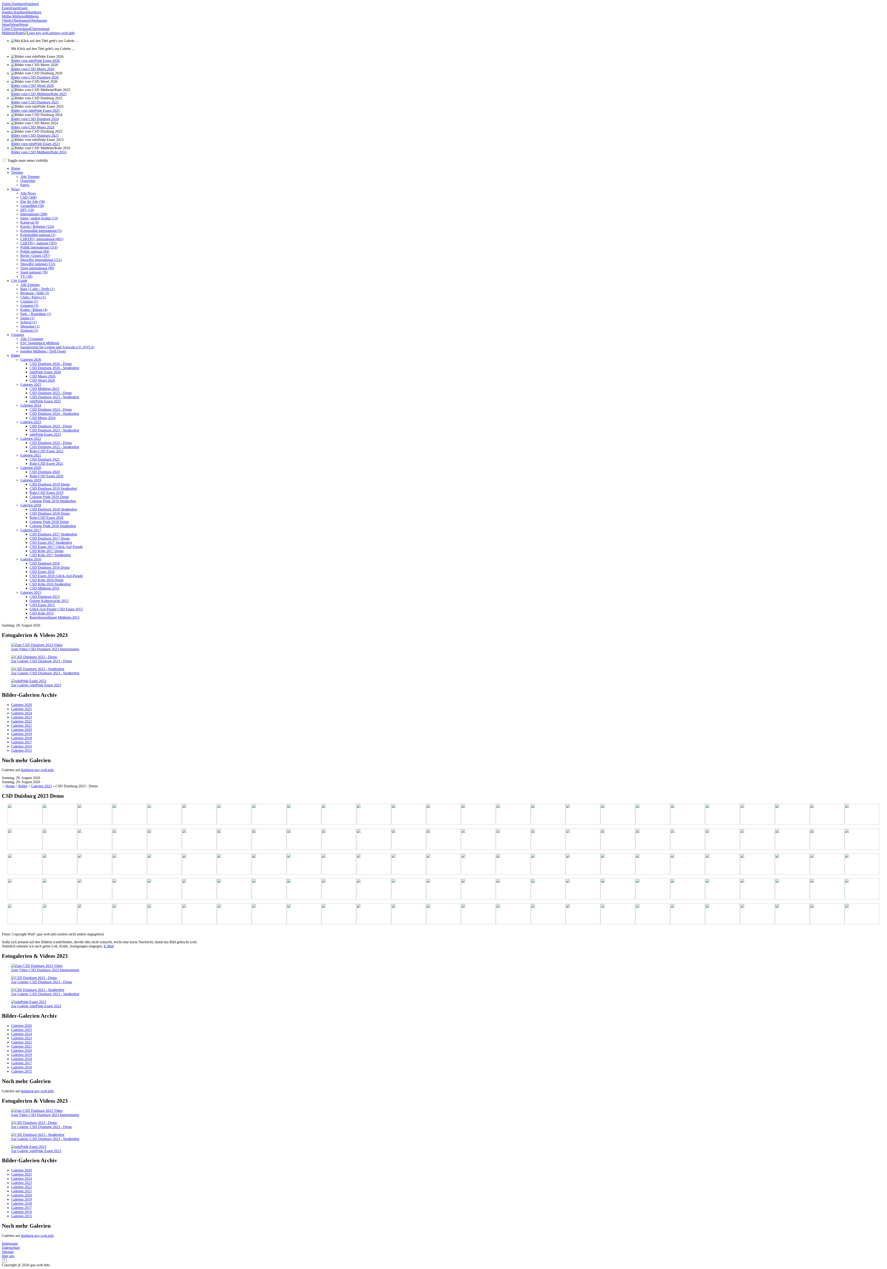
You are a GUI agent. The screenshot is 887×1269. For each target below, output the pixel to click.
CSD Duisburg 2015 (45, 597)
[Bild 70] (722, 864)
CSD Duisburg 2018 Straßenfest (53, 509)
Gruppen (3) (29, 305)
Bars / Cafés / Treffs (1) (37, 289)
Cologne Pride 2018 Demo (49, 522)
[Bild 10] (373, 814)
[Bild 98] (827, 889)
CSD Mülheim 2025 (44, 389)
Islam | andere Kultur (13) (39, 218)
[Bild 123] (827, 914)
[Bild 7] (269, 814)
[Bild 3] (129, 814)
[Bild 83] (304, 889)
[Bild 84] (339, 889)
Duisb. (7, 4)
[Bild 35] (373, 839)
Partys (24, 185)
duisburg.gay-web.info (37, 770)
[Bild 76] (60, 889)
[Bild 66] (583, 864)
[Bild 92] (618, 889)
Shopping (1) (29, 326)
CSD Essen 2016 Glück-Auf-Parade (56, 576)
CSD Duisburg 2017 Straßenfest (53, 534)
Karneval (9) (29, 222)
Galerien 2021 (30, 455)
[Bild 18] (652, 814)
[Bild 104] (164, 914)
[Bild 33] (304, 839)
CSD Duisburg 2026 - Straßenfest (54, 368)
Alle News (28, 193)
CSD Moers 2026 (42, 376)
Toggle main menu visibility (27, 160)
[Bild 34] (339, 839)
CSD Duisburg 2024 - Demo (51, 409)
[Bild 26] (60, 839)
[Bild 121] (757, 914)
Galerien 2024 (30, 405)
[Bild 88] (478, 889)
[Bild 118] (652, 914)
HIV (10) (27, 210)
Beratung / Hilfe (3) (34, 293)
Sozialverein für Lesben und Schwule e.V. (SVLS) (57, 347)
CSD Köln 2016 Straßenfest (50, 584)
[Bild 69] (687, 864)
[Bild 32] (269, 839)
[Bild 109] (339, 914)
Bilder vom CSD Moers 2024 (32, 127)
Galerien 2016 (30, 559)
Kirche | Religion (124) (37, 226)
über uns (8, 1256)
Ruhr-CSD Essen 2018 (46, 518)
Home (15, 168)
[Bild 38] (478, 839)
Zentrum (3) (29, 330)
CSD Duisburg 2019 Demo (50, 484)
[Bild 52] (94, 864)
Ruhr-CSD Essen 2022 (46, 451)
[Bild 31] (234, 839)
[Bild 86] (408, 889)
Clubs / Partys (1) (33, 297)
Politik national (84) (34, 251)
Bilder (15, 355)
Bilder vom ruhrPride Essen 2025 (35, 111)
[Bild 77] (94, 889)
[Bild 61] (408, 864)
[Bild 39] (513, 839)
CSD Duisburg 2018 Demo (50, 513)
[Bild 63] (478, 864)
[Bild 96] (757, 889)
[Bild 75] (25, 889)
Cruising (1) (29, 301)
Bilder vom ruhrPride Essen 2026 (35, 61)
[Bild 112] (443, 914)
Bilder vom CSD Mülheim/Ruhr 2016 (39, 152)
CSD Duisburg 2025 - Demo (51, 393)
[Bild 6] (234, 814)
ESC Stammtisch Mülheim (39, 343)
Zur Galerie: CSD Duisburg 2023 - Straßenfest (45, 673)
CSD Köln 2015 (42, 613)
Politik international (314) (39, 247)
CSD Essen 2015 (42, 605)
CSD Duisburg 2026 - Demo (51, 364)
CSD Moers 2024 (42, 418)
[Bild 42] (618, 839)
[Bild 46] (757, 839)
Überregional (20, 29)
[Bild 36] (408, 839)
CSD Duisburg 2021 (45, 459)
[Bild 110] (373, 914)
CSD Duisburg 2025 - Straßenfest (54, 397)
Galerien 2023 (30, 422)
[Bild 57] (269, 864)
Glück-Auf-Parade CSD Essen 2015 (56, 609)
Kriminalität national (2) (37, 235)
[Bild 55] (199, 864)
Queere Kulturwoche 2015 (49, 601)
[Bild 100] (25, 914)
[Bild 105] (199, 914)
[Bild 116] (583, 914)
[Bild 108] (304, 914)
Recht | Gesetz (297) (35, 256)
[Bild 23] (827, 814)
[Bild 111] (408, 914)
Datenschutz (11, 1248)
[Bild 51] (60, 864)
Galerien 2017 (30, 530)
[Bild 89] (513, 889)
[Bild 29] (164, 839)
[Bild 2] (94, 814)
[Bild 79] (164, 889)
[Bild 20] (722, 814)
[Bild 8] (304, 814)
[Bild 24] (862, 814)
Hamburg (20, 12)
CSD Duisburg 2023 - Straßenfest (54, 430)
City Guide (19, 281)
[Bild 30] (199, 839)
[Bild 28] (129, 839)
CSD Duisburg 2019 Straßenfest (53, 488)
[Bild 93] (652, 889)
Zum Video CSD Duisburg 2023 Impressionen (45, 649)
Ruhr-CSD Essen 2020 (46, 476)
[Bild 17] (618, 814)
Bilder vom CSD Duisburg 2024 (35, 119)
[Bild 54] (164, 864)
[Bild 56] (234, 864)
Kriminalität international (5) (41, 231)
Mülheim (18, 16)
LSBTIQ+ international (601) (41, 239)
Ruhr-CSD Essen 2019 (46, 493)
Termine (17, 172)
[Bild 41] (583, 839)
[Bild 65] (548, 864)
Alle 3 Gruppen (31, 339)
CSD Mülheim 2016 (44, 588)
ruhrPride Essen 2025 (45, 401)
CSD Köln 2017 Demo (47, 551)
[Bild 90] (548, 889)
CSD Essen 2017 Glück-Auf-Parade (56, 547)
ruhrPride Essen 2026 (45, 372)
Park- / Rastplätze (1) (35, 314)
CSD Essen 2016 (42, 572)
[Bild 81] (234, 889)
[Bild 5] (199, 814)
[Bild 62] (443, 864)
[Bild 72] (792, 864)
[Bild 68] (652, 864)
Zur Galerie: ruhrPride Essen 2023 (36, 685)
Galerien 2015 (30, 592)
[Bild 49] (862, 839)
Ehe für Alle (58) (32, 202)
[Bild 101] (60, 914)
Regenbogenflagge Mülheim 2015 (54, 617)
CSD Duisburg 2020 (45, 472)
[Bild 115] (548, 914)
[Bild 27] (94, 839)
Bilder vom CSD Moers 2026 (32, 69)
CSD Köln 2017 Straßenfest (50, 555)
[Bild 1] (60, 814)
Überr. (6, 29)
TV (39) (26, 276)
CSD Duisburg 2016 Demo (50, 567)
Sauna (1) (27, 318)
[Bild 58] (304, 864)
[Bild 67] (618, 864)
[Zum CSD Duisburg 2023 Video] (37, 645)
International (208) (33, 214)
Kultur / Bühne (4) (33, 310)
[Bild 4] (164, 814)
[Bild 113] (478, 914)
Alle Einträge (30, 285)
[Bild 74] (862, 864)
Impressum (10, 1243)
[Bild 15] (548, 814)
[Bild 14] (513, 814)
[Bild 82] (269, 889)
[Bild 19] (687, 814)
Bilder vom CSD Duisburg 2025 (35, 102)
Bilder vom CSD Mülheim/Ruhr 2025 (39, 94)
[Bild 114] (513, 914)
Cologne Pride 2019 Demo (49, 497)
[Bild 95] (722, 889)
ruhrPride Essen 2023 (45, 434)
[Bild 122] (792, 914)
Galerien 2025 (30, 384)
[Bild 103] (129, 914)
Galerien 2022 (30, 439)
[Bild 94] (687, 889)
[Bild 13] (478, 814)
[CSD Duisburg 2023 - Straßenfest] (37, 669)
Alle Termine (29, 177)
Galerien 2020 (30, 468)
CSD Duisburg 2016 (45, 563)
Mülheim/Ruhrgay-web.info (38, 33)
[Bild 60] (373, 864)
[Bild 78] (129, 889)
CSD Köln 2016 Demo (47, 580)
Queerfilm (27, 181)
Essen (6, 8)
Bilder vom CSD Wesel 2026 (32, 86)
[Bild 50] (25, 864)
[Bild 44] (687, 839)
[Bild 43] (652, 839)
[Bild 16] (583, 814)
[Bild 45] (722, 839)
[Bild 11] (408, 814)
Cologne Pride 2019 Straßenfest (53, 501)
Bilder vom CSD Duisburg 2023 (35, 135)
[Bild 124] (862, 914)
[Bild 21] (757, 814)
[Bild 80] (199, 889)
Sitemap (8, 1252)
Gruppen (17, 335)
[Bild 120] (722, 914)
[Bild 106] (234, 914)
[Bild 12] (443, 814)
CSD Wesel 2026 (42, 380)
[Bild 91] (583, 889)
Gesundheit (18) (32, 206)
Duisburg (18, 4)
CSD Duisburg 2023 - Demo (51, 426)
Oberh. (7, 20)
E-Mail (109, 946)
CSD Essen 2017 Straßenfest (51, 543)
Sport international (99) (37, 268)
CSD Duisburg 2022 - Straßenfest (54, 447)
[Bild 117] (618, 914)
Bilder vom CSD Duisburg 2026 (35, 77)
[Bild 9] (339, 814)
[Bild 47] (792, 839)
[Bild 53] (129, 864)
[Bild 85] (373, 889)
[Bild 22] (792, 814)
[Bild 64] (513, 864)
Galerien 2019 (30, 480)
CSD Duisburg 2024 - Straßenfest (54, 414)
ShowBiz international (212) (41, 260)
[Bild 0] (25, 814)
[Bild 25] (25, 839)
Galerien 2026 (30, 360)
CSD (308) (28, 197)
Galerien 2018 (30, 505)
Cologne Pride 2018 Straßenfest (53, 526)
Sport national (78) (34, 272)
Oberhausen (21, 20)
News (15, 189)
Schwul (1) (28, 322)
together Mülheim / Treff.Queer (43, 351)
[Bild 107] (269, 914)
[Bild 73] (827, 864)
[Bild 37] (443, 839)
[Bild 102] (94, 914)
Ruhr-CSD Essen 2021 (46, 464)
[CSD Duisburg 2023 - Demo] (34, 657)
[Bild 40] (548, 839)
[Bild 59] (339, 864)
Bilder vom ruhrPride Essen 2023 (35, 144)
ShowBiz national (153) (37, 264)
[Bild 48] (827, 839)
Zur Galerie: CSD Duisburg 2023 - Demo (41, 661)
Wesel (6, 25)
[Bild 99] (862, 889)
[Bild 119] (687, 914)
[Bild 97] (792, 889)
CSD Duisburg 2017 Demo (50, 538)
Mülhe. (7, 16)
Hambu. (8, 12)
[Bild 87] (443, 889)
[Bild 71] (757, 864)
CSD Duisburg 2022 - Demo (51, 443)
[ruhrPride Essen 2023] (28, 681)
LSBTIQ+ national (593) (38, 243)
